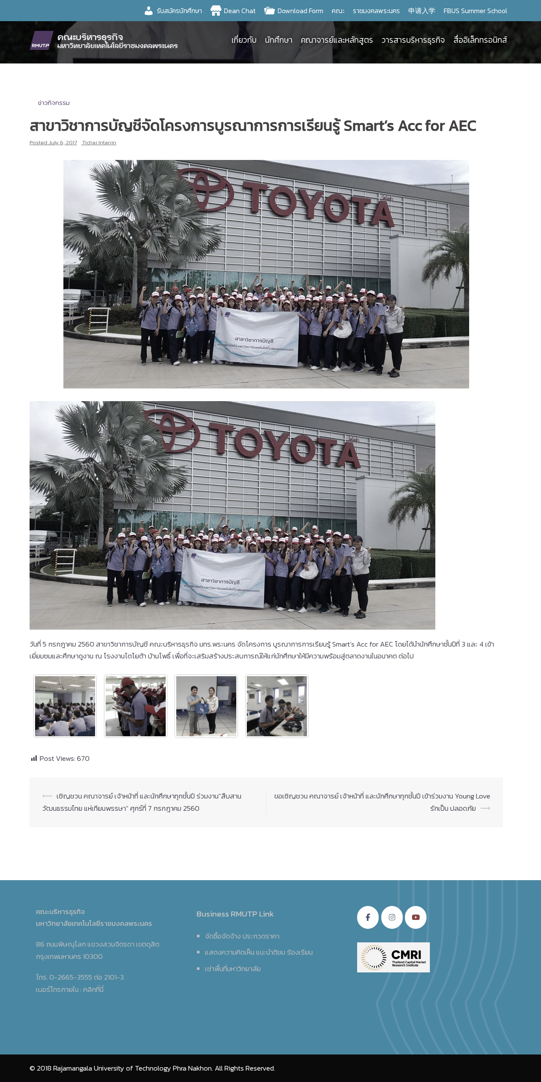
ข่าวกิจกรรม (54, 102)
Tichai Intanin (99, 142)
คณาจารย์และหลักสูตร (337, 40)
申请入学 (421, 11)
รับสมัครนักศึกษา (179, 11)
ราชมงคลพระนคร (376, 11)
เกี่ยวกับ (244, 40)
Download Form (300, 11)
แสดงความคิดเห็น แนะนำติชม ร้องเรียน (259, 952)
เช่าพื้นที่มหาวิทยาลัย (233, 968)
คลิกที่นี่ (93, 989)
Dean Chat (240, 11)
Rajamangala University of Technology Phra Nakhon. (133, 1068)
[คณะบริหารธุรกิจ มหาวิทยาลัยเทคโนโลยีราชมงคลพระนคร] (106, 39)
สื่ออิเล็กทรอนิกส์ (480, 40)
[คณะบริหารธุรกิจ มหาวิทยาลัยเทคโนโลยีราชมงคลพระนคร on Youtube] (415, 917)
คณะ (338, 11)
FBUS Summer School (475, 11)
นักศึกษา (278, 40)
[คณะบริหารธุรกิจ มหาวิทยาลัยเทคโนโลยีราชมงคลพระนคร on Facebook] (368, 917)
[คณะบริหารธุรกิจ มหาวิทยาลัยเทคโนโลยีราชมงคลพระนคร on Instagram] (392, 917)
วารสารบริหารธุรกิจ (413, 40)
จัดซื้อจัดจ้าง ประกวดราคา (242, 936)
